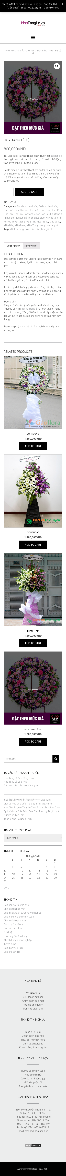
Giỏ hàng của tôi (33, 1082)
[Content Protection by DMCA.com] (33, 1146)
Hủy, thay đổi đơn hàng (16, 936)
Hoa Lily (18, 214)
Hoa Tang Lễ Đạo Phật (15, 781)
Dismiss (54, 7)
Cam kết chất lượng (33, 1043)
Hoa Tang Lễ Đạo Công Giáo (19, 778)
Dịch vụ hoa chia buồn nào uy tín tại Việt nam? (28, 803)
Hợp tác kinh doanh (14, 928)
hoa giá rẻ (46, 229)
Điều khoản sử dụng (33, 997)
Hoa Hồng (56, 210)
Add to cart (29, 191)
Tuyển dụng (10, 944)
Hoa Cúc (45, 210)
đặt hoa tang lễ (29, 308)
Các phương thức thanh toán (19, 916)
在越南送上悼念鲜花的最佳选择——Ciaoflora (27, 799)
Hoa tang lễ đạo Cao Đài (36, 214)
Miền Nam (20, 225)
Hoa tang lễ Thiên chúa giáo (30, 217)
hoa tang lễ (56, 155)
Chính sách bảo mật (14, 909)
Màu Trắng (42, 221)
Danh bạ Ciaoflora (13, 924)
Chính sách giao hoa (15, 920)
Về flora (33, 993)
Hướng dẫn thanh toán (33, 1070)
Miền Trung (33, 225)
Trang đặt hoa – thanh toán (33, 1086)
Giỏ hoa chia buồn (29, 210)
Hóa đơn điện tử (33, 1074)
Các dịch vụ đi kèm (14, 948)
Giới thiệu (8, 932)
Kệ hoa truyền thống (37, 50)
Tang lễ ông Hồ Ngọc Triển (18, 819)
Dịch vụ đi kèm (33, 1032)
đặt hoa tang (17, 229)
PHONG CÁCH (19, 50)
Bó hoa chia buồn (48, 206)
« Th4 (6, 888)
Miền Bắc (9, 225)
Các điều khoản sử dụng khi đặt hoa (22, 912)
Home (7, 50)
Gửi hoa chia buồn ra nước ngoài (21, 785)
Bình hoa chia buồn (27, 206)
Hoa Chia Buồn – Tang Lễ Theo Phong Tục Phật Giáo (32, 807)
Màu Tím (31, 221)
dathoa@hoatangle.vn (36, 1131)
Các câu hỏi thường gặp (16, 905)
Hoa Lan (8, 214)
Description (13, 245)
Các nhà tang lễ (12, 951)
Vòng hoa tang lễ (49, 225)
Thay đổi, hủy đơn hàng (33, 1039)
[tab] (13, 245)
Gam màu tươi (11, 210)
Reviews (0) (31, 245)
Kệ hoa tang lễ (53, 217)
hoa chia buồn (32, 229)
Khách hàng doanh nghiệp (18, 940)
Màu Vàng (54, 221)
